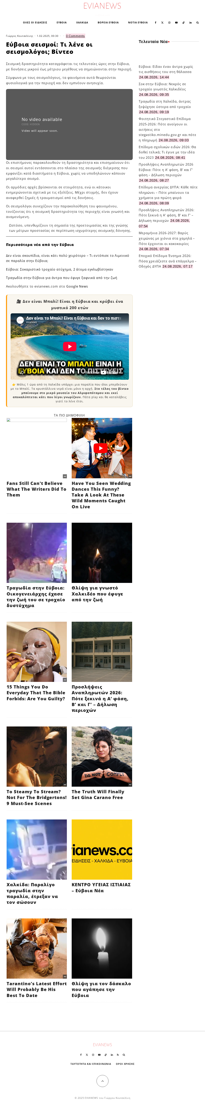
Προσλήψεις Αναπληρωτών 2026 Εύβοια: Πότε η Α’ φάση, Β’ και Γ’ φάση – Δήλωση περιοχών (166, 169)
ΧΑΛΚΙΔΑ (82, 22)
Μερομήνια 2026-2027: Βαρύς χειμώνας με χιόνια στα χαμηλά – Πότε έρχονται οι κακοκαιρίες (167, 238)
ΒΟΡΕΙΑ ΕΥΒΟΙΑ (108, 22)
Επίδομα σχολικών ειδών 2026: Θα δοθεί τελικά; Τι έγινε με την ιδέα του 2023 (167, 152)
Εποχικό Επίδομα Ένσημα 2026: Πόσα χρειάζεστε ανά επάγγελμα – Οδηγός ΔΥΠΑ (168, 261)
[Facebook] (156, 22)
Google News (77, 286)
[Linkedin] (190, 22)
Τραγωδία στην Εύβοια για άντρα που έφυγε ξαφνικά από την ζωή (61, 278)
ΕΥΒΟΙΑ (62, 22)
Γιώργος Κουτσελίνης (19, 36)
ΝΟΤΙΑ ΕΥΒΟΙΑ (138, 22)
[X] (162, 22)
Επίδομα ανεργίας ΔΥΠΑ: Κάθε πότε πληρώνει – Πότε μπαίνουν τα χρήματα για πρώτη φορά (168, 192)
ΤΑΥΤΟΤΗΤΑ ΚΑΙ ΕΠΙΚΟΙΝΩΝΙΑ (90, 1064)
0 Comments (75, 36)
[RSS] (118, 1055)
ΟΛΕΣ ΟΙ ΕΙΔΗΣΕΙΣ (35, 22)
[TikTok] (183, 22)
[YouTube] (176, 22)
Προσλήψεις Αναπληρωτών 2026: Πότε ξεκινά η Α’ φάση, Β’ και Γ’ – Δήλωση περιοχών (166, 215)
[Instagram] (169, 22)
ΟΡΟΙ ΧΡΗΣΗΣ (125, 1064)
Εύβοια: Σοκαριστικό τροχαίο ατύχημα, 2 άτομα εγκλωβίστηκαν (59, 269)
